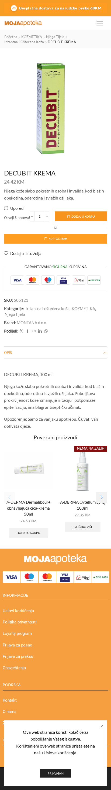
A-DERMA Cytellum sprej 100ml (82, 505)
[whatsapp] (45, 331)
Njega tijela (55, 37)
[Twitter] (21, 331)
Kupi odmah (57, 238)
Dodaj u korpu (83, 216)
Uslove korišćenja (60, 752)
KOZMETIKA (31, 37)
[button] (101, 497)
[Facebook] (28, 331)
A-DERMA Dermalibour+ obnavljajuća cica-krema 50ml (28, 508)
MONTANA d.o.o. (32, 322)
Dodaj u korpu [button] (28, 533)
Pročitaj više (82, 527)
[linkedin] (40, 331)
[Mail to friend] (34, 331)
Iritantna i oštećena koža (24, 42)
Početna (10, 37)
